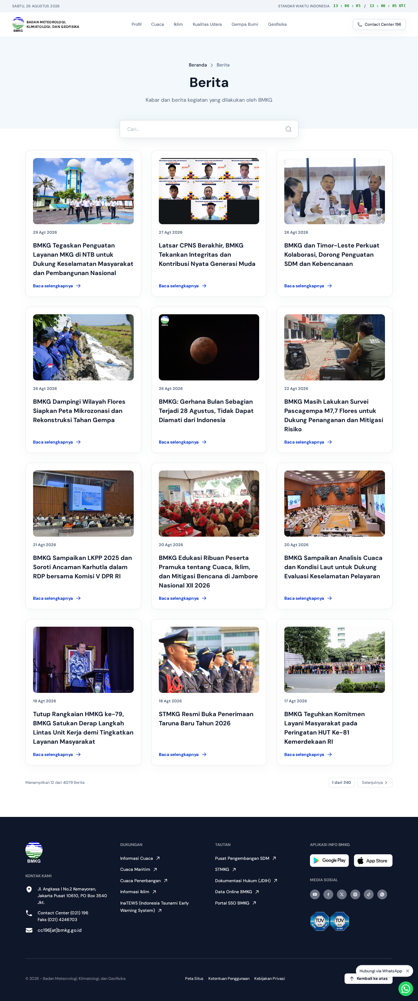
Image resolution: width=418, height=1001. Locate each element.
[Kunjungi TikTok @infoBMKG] (369, 894)
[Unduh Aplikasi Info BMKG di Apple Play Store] (373, 860)
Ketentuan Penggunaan (228, 978)
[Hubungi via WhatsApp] (405, 988)
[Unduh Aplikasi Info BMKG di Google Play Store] (329, 860)
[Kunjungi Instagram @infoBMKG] (355, 894)
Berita (223, 65)
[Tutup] (408, 972)
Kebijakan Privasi (269, 978)
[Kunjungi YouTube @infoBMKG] (315, 894)
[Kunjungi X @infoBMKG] (342, 894)
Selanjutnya (372, 782)
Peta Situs (194, 978)
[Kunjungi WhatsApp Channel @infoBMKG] (382, 894)
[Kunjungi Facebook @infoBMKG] (328, 894)
